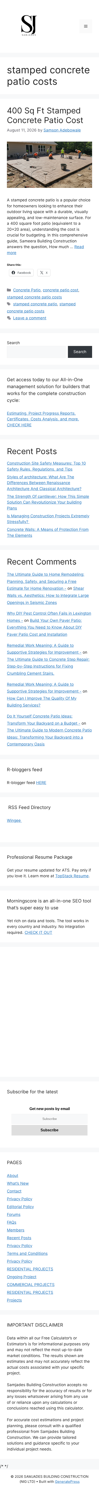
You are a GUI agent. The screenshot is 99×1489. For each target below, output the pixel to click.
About (12, 1175)
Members (15, 1230)
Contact (14, 1191)
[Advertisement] (49, 1014)
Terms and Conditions (27, 1253)
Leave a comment (29, 318)
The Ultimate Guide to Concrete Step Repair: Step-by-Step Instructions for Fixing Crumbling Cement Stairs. (48, 666)
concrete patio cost (60, 290)
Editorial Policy (20, 1206)
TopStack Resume (72, 876)
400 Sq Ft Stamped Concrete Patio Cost (45, 115)
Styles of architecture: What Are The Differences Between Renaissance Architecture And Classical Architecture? (44, 483)
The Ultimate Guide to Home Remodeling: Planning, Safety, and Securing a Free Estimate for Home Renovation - (45, 581)
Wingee (14, 820)
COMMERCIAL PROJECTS (31, 1284)
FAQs (11, 1222)
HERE (41, 782)
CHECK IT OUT (38, 932)
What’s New (18, 1183)
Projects (14, 1300)
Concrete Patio (27, 290)
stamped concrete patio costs (34, 297)
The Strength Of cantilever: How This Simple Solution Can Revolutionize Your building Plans (48, 502)
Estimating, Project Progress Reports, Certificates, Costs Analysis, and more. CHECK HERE (43, 419)
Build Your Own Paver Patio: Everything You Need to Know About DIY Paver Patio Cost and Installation (44, 627)
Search (13, 342)
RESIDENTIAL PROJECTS (30, 1269)
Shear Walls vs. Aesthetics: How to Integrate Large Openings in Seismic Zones (48, 595)
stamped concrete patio (35, 304)
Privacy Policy (19, 1199)
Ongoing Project (21, 1277)
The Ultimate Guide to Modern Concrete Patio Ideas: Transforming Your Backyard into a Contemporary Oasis (49, 737)
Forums (13, 1214)
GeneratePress (67, 1481)
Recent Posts (19, 1238)
